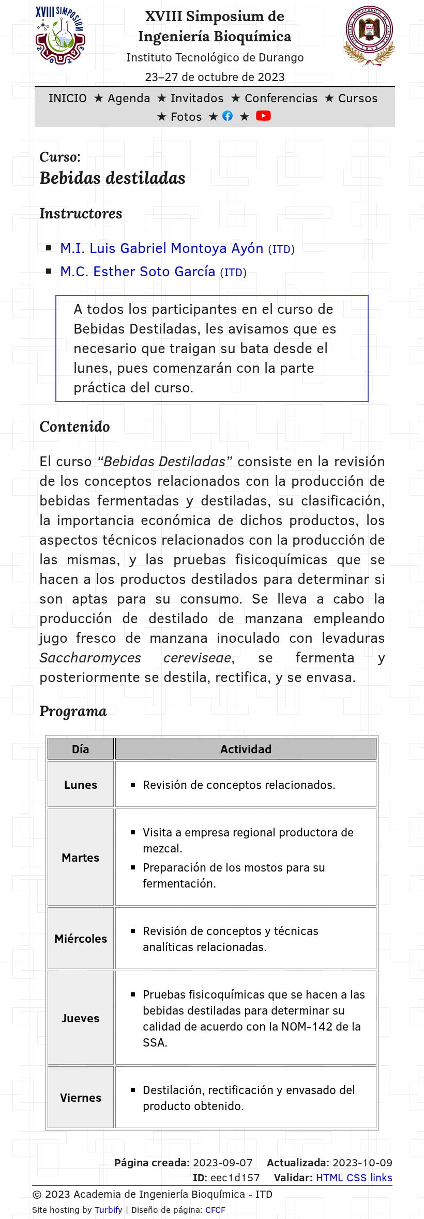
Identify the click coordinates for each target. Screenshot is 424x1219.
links (381, 1176)
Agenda (129, 97)
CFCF (215, 1209)
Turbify (109, 1209)
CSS (356, 1176)
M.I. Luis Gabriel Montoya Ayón (162, 247)
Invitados (197, 97)
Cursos (358, 97)
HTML (329, 1176)
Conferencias (281, 97)
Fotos (186, 115)
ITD (281, 248)
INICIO (68, 97)
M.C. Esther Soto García (138, 270)
